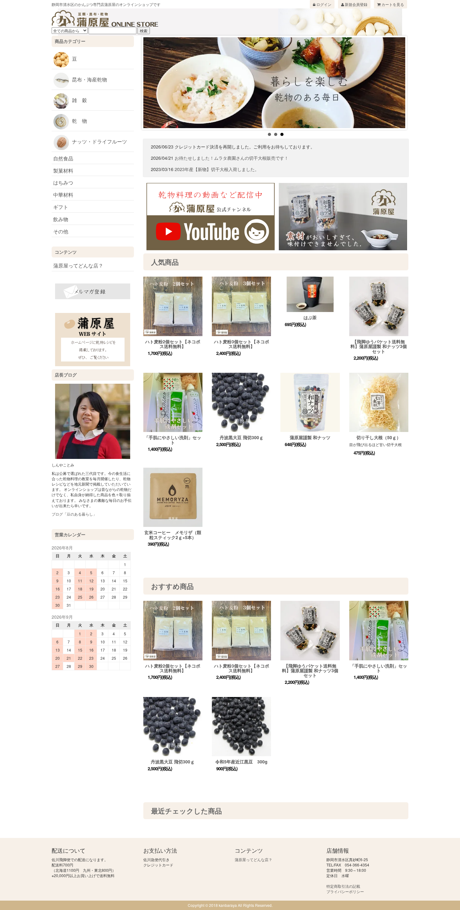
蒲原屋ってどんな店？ (78, 265)
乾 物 (79, 120)
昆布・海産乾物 (89, 79)
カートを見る (392, 4)
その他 (60, 231)
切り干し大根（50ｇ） (378, 437)
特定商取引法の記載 (343, 886)
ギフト (60, 207)
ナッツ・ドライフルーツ (99, 141)
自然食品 (63, 158)
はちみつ (63, 182)
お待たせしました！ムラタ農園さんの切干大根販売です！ (232, 157)
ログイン (323, 4)
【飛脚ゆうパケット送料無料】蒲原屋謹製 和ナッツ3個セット (378, 346)
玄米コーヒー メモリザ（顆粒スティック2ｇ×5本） (172, 534)
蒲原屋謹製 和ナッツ (310, 437)
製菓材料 (63, 170)
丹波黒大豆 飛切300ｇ (241, 437)
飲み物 (60, 219)
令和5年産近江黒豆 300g (241, 761)
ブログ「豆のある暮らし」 (74, 514)
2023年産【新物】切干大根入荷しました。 (217, 169)
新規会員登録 (355, 4)
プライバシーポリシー (345, 891)
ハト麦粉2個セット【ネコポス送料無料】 (172, 343)
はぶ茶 (310, 317)
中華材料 (63, 194)
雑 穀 (79, 100)
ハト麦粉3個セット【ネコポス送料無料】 (241, 343)
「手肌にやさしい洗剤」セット (172, 439)
